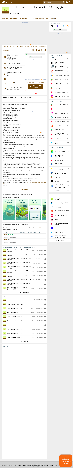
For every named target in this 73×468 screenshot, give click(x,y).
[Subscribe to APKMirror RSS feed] (68, 26)
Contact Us (51, 465)
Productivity (6, 50)
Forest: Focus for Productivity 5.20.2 (15, 320)
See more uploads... (24, 292)
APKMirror (9, 2)
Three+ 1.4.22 (58, 219)
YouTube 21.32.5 (58, 83)
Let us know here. (40, 464)
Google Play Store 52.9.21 (60, 177)
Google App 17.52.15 (59, 190)
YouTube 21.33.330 (59, 160)
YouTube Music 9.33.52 (60, 92)
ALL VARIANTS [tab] (34, 46)
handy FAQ (38, 227)
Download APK (36, 86)
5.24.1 (17, 197)
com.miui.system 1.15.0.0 (60, 117)
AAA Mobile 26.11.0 (59, 207)
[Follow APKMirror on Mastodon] (57, 26)
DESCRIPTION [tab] (20, 46)
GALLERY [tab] (27, 46)
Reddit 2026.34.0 (58, 125)
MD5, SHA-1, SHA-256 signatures (14, 79)
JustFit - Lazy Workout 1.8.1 (61, 215)
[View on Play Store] (39, 50)
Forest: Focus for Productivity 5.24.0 (15, 304)
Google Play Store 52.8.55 (60, 88)
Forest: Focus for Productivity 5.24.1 (15, 300)
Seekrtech (15, 13)
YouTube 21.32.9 (58, 138)
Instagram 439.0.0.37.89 (60, 96)
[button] (33, 50)
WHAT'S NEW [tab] (12, 46)
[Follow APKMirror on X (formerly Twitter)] (52, 26)
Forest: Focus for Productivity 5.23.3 (15, 308)
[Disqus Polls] (24, 366)
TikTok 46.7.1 (57, 181)
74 (12, 57)
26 (13, 82)
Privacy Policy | (20, 465)
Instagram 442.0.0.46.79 (60, 113)
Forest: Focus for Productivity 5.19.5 (15, 329)
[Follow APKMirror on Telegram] (63, 26)
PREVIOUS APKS (42, 46)
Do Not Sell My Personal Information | (31, 465)
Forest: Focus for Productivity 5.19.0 (15, 337)
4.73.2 (30, 18)
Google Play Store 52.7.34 (60, 75)
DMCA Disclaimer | (44, 465)
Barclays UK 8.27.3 (59, 232)
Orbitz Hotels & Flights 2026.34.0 (62, 203)
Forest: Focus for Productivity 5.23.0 (15, 312)
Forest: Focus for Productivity (18, 18)
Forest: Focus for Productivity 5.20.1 (15, 325)
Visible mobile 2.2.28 (59, 228)
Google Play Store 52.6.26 (60, 79)
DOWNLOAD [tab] (5, 46)
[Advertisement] (24, 33)
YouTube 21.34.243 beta (60, 121)
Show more (24, 189)
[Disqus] (24, 403)
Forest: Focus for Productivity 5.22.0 (15, 316)
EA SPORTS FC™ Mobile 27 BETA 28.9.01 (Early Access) (60, 151)
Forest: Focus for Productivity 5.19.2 (15, 333)
